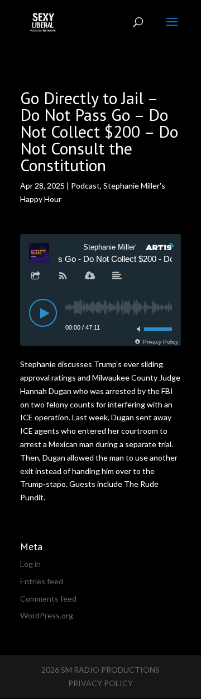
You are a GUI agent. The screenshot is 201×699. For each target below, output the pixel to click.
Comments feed (48, 598)
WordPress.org (46, 615)
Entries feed (41, 581)
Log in (30, 564)
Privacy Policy (100, 683)
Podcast (85, 185)
